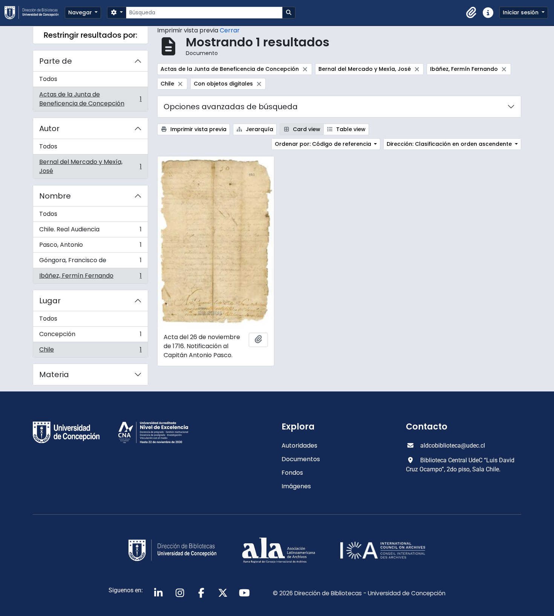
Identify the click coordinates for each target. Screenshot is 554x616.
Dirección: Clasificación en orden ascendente (450, 144)
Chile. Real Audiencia (90, 231)
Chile (90, 351)
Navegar (80, 12)
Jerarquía (258, 129)
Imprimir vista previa (197, 129)
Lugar (50, 300)
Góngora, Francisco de (90, 262)
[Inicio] (35, 12)
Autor (49, 128)
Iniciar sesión (521, 12)
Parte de (55, 61)
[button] (471, 13)
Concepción (90, 336)
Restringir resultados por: (90, 35)
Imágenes (296, 486)
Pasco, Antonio (90, 246)
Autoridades (299, 445)
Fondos (292, 472)
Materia (54, 374)
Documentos (301, 459)
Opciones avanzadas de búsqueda (231, 106)
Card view (305, 129)
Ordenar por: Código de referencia (324, 144)
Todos (48, 79)
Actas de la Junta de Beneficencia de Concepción (90, 99)
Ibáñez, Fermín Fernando (90, 277)
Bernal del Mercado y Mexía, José (90, 166)
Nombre (55, 196)
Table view (350, 129)
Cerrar (230, 30)
